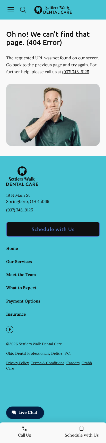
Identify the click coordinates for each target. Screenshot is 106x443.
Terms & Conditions (47, 363)
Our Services (19, 261)
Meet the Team (21, 274)
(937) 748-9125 (75, 71)
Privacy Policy (17, 363)
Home (12, 248)
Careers (73, 363)
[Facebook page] (9, 329)
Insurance (16, 314)
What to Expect (21, 287)
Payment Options (23, 301)
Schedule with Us (53, 229)
